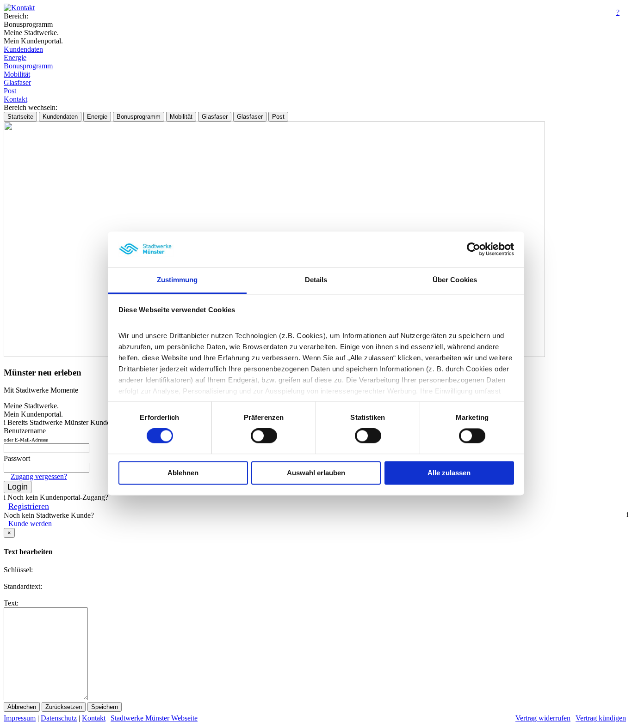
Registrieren (28, 506)
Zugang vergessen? (39, 476)
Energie (15, 57)
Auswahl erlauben (316, 473)
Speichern (104, 706)
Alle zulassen (449, 473)
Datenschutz (59, 718)
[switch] (264, 436)
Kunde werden (30, 523)
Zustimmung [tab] (177, 280)
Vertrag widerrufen (542, 718)
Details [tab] (316, 280)
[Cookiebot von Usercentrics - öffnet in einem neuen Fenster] (473, 249)
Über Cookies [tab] (455, 280)
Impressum (20, 718)
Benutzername (26, 434)
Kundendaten (23, 49)
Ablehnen (182, 473)
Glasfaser (17, 82)
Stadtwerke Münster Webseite (154, 718)
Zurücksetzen (63, 706)
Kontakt (15, 99)
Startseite (20, 116)
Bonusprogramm (28, 66)
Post (10, 91)
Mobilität (17, 74)
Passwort (17, 458)
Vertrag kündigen (601, 718)
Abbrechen (21, 706)
